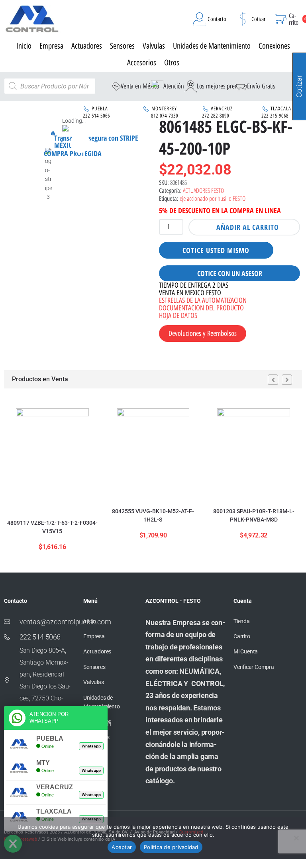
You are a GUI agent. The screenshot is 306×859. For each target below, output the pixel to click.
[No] (296, 838)
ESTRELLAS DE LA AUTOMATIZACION (203, 300)
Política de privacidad (171, 847)
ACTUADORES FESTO (203, 190)
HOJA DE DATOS (178, 315)
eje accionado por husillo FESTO (212, 198)
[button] (80, 143)
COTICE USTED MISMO (215, 250)
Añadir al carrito (247, 227)
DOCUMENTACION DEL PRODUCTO (201, 308)
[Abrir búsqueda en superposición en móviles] (50, 86)
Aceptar (122, 847)
